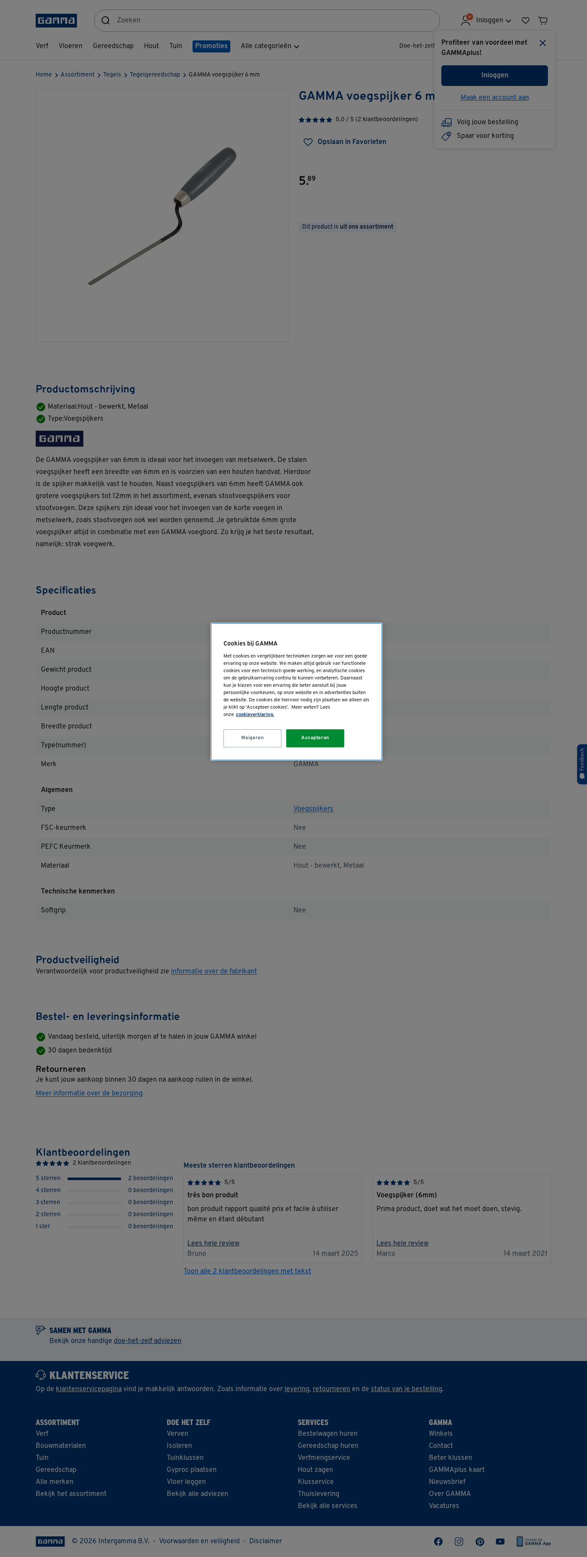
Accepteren (315, 737)
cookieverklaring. (255, 714)
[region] (296, 692)
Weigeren (252, 737)
